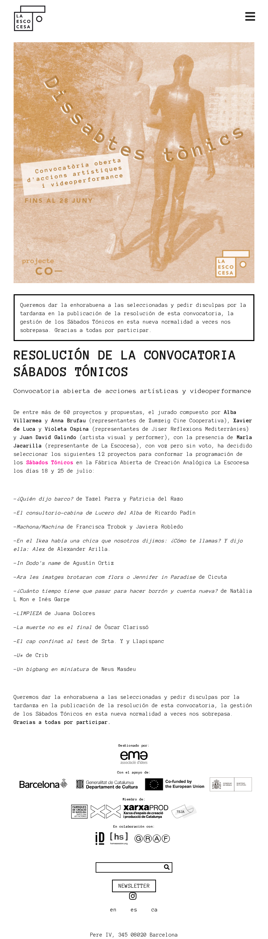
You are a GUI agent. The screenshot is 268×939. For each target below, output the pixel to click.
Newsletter (134, 886)
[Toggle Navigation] (250, 16)
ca (154, 909)
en (113, 909)
